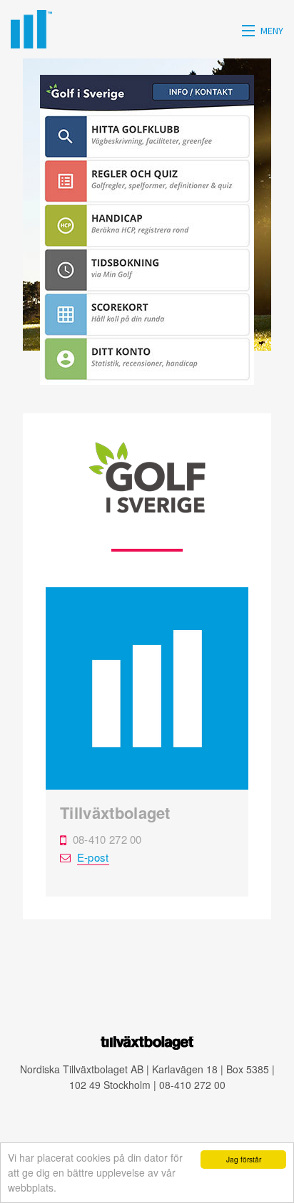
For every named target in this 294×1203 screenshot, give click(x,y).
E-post (93, 857)
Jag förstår (243, 1159)
